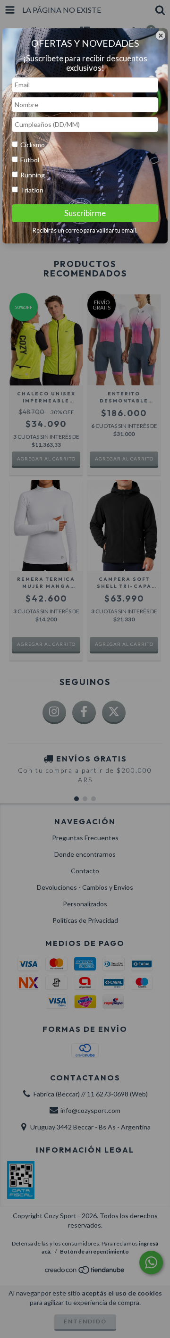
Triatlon (31, 190)
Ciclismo (32, 145)
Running (32, 175)
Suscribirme (85, 213)
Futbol (29, 160)
